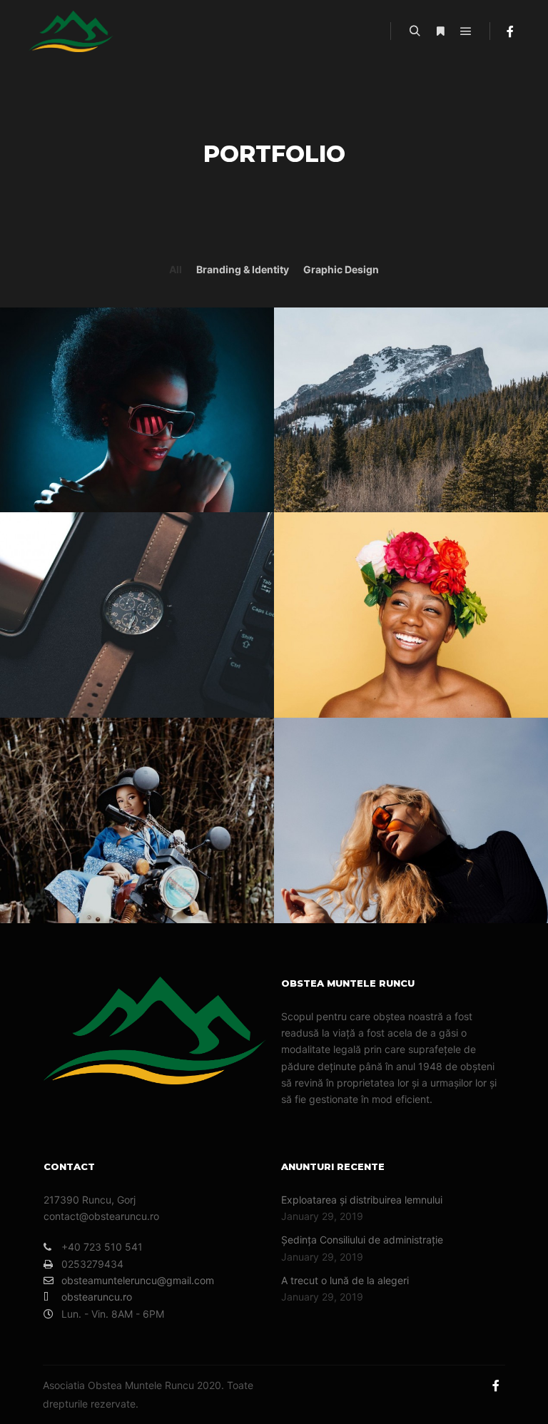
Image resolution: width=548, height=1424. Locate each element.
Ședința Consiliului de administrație (362, 1240)
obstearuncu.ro (96, 1297)
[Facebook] (510, 31)
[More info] (440, 31)
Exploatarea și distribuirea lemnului (361, 1200)
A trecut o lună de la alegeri (345, 1280)
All (175, 269)
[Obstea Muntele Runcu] (71, 31)
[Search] (414, 31)
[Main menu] (466, 31)
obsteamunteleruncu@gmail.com (137, 1280)
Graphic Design (341, 269)
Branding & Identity (242, 269)
